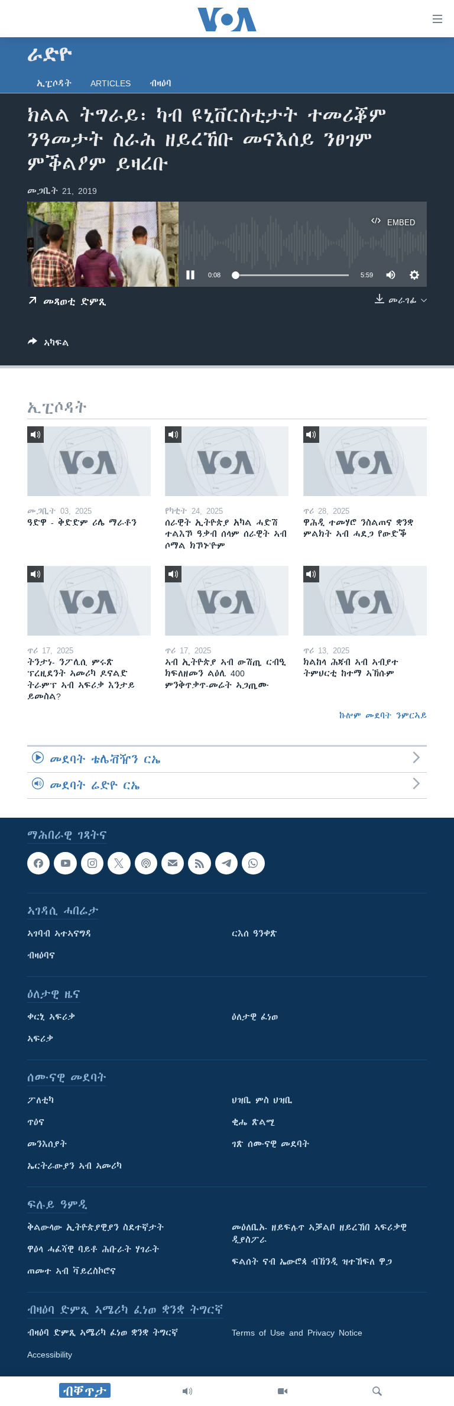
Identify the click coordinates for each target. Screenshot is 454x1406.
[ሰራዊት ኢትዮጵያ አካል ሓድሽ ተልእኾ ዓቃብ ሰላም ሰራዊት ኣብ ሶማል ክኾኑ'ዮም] (226, 461)
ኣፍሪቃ (40, 1039)
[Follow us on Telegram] (226, 863)
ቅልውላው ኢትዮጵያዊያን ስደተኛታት (95, 1228)
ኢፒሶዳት (54, 83)
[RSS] (199, 863)
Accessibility (49, 1355)
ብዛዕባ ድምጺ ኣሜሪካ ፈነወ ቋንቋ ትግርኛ (102, 1333)
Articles (110, 83)
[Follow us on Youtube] (65, 863)
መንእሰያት (47, 1144)
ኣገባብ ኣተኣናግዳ (59, 934)
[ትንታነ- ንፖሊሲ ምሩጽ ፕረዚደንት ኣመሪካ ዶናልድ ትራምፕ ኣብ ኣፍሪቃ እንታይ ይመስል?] (89, 601)
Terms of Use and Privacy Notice (297, 1333)
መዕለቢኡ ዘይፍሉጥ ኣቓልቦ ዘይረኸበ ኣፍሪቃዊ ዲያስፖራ (319, 1234)
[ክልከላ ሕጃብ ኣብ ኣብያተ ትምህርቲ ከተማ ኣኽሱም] (365, 601)
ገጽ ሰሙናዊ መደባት (270, 1144)
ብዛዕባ (160, 83)
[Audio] (187, 1391)
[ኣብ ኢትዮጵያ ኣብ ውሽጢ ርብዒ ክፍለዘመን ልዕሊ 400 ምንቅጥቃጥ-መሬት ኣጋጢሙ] (226, 601)
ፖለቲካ (40, 1101)
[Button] (48, 345)
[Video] (282, 1391)
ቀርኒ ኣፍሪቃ (51, 1017)
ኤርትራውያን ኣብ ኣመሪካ (74, 1166)
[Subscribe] (172, 863)
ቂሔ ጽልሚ (253, 1122)
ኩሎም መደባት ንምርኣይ (383, 715)
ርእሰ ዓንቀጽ (254, 934)
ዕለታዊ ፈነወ (255, 1017)
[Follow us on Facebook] (38, 863)
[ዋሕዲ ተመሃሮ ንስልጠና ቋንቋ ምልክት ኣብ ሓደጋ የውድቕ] (365, 461)
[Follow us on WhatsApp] (253, 863)
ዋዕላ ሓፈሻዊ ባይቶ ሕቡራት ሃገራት (93, 1250)
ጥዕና (35, 1122)
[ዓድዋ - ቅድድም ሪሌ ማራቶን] (89, 461)
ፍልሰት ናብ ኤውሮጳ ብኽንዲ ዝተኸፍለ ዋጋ (312, 1262)
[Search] (377, 1391)
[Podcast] (146, 863)
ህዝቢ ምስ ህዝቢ (262, 1101)
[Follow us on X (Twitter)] (119, 863)
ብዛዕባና (41, 956)
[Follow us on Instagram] (92, 863)
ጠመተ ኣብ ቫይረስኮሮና (71, 1271)
